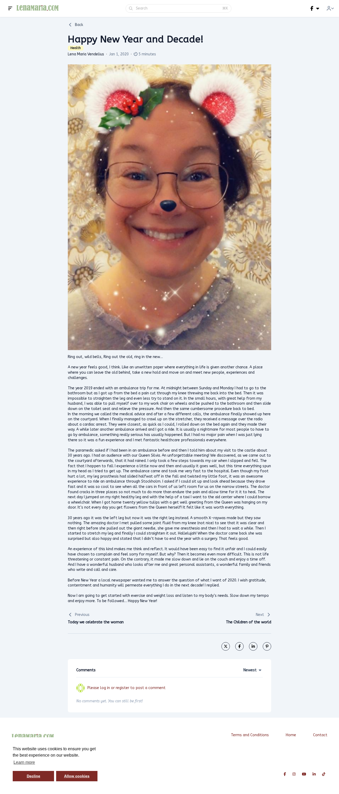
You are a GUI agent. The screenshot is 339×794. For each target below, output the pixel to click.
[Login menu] (330, 8)
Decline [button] (33, 776)
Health (75, 48)
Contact (320, 735)
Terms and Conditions (250, 735)
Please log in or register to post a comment (126, 688)
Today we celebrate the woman (96, 622)
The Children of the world (248, 622)
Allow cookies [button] (77, 776)
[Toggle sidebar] (10, 8)
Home (291, 735)
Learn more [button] (24, 762)
